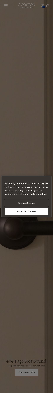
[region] (26, 196)
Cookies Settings (26, 203)
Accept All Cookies (26, 211)
